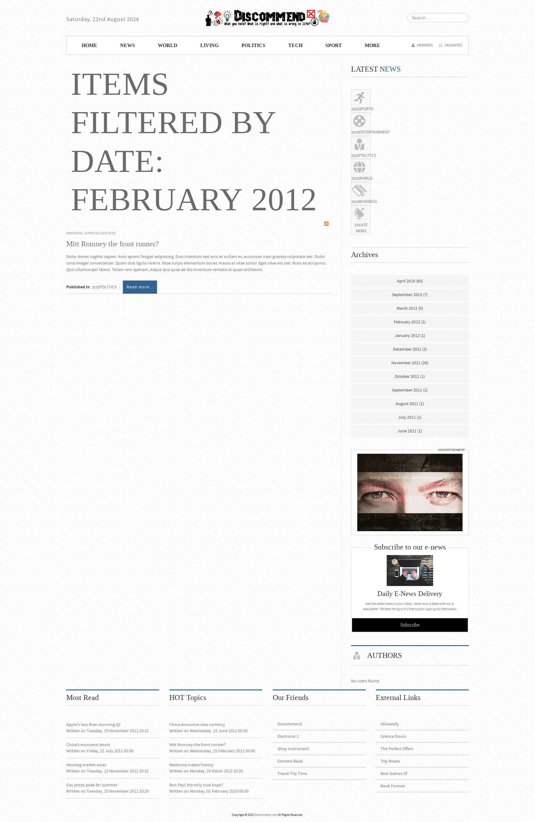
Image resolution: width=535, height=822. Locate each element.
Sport (333, 45)
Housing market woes (86, 765)
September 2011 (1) (410, 390)
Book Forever (393, 786)
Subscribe (410, 625)
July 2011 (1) (409, 417)
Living (209, 45)
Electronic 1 (288, 736)
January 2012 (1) (410, 336)
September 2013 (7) (410, 295)
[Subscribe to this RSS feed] (326, 223)
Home (89, 45)
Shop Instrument (293, 749)
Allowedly (390, 724)
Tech (295, 45)
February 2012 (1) (410, 322)
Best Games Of (394, 773)
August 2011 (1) (410, 404)
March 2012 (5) (410, 308)
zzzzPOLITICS (104, 287)
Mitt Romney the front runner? (112, 244)
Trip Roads (390, 761)
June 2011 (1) (410, 431)
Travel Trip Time (292, 773)
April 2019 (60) (410, 281)
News (127, 45)
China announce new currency (197, 725)
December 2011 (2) (410, 349)
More (372, 45)
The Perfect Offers (397, 749)
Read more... (140, 287)
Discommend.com (265, 815)
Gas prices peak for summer (91, 785)
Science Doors (393, 736)
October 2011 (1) (410, 376)
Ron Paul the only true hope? (196, 785)
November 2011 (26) (409, 363)
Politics (253, 45)
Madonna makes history (191, 765)
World (167, 45)
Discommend (267, 18)
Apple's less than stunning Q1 (93, 725)
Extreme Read (290, 761)
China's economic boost (88, 745)
